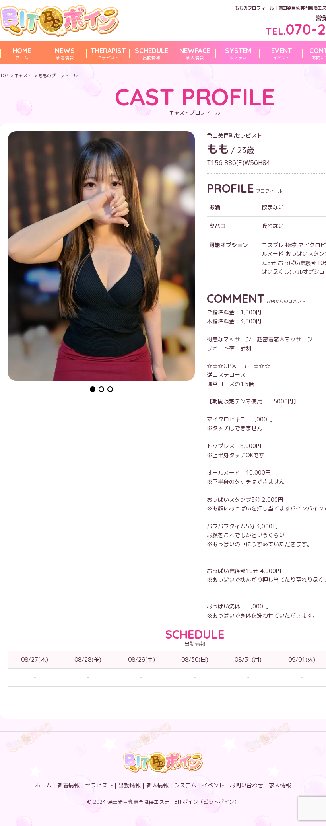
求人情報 (280, 785)
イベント (281, 53)
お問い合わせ (246, 785)
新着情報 (65, 53)
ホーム (21, 53)
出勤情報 (151, 53)
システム (238, 53)
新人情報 (194, 53)
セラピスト (108, 53)
